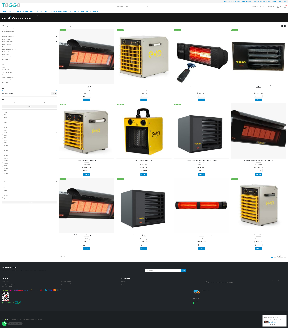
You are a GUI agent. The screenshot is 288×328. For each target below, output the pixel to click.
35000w (6, 158)
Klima (3, 64)
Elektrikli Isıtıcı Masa (6, 44)
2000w (5, 132)
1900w (5, 130)
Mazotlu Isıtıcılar (86, 11)
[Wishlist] (281, 7)
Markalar (95, 11)
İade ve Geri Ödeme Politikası (8, 284)
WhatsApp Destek (199, 303)
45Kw (5, 117)
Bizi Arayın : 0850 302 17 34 (264, 1)
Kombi (3, 67)
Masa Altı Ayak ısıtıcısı (7, 72)
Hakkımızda (255, 6)
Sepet (234, 1)
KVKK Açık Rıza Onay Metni (7, 286)
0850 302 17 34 (230, 282)
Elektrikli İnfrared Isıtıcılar (7, 41)
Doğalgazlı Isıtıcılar (8, 11)
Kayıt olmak (283, 1)
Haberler (239, 1)
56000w (6, 176)
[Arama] (148, 6)
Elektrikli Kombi (5, 46)
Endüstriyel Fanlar (6, 59)
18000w (6, 148)
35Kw (5, 115)
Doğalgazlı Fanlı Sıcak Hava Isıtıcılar (10, 34)
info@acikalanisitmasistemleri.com (279, 321)
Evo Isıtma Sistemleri (6, 62)
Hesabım (123, 283)
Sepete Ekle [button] (87, 96)
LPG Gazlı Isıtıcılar (74, 11)
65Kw (5, 122)
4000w (5, 137)
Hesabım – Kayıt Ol (228, 1)
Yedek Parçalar (5, 82)
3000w (5, 135)
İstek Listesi (123, 281)
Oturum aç (275, 1)
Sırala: (60, 26)
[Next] (285, 256)
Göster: (274, 26)
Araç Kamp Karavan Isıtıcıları (8, 29)
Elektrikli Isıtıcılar (42, 11)
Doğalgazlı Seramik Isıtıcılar (8, 36)
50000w (6, 171)
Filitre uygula (29, 202)
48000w (6, 168)
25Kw (5, 112)
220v (5, 181)
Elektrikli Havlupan (6, 39)
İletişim (243, 1)
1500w (5, 127)
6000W (5, 140)
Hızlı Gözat (86, 100)
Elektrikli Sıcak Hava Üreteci (58, 11)
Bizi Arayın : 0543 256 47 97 (251, 1)
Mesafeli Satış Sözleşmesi (67, 283)
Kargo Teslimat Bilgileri (66, 281)
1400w (5, 125)
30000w (6, 155)
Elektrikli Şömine (5, 54)
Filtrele (54, 93)
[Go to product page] (258, 130)
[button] (282, 26)
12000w (6, 143)
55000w (6, 173)
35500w (6, 160)
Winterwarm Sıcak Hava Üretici (9, 80)
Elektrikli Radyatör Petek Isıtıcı (25, 11)
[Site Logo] (11, 5)
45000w (6, 165)
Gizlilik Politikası (5, 281)
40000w (6, 163)
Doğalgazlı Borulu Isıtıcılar (8, 31)
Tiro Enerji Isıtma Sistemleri (8, 77)
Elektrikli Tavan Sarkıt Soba (8, 57)
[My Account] (278, 7)
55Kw (5, 120)
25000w (6, 153)
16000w (6, 145)
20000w (6, 150)
